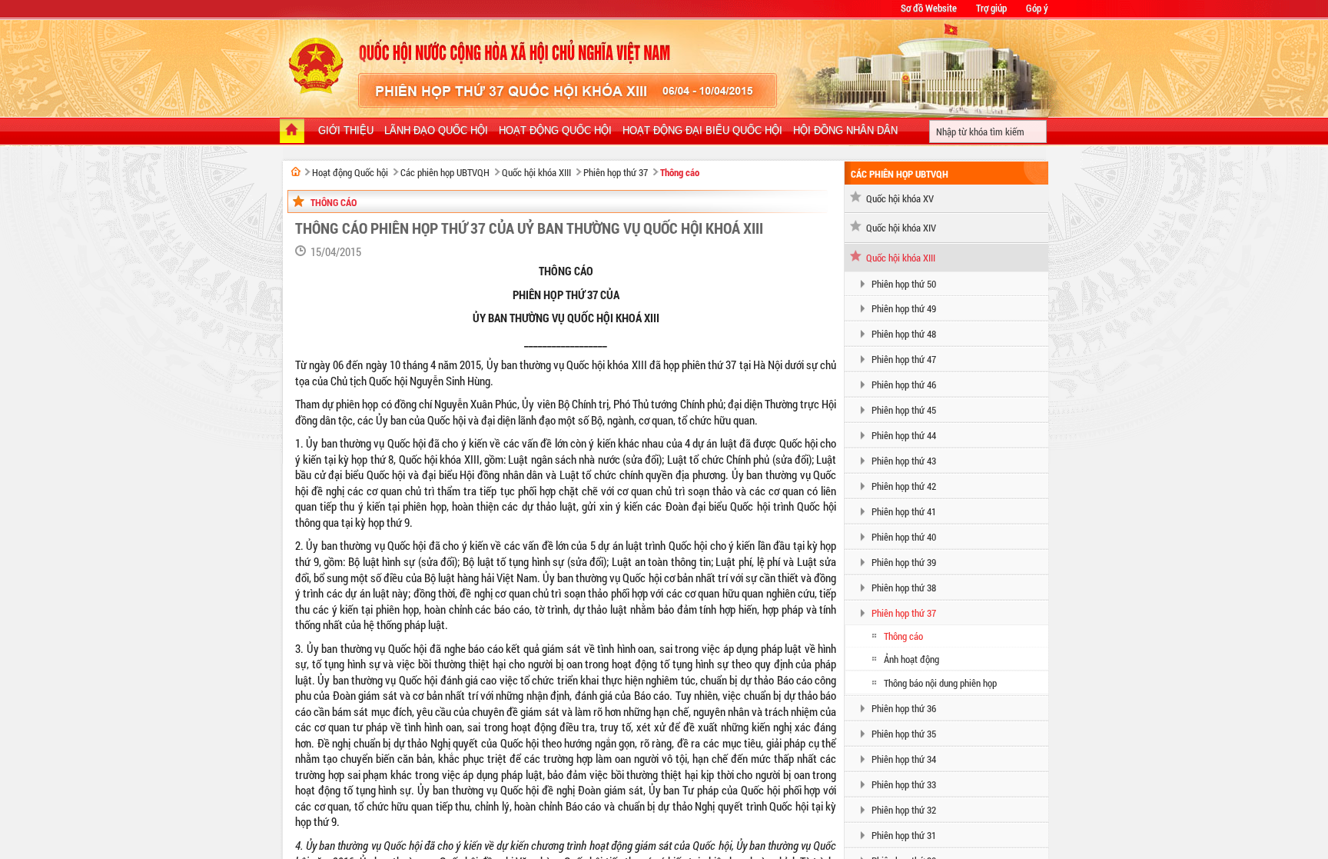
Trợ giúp (991, 8)
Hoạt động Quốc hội (350, 172)
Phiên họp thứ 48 (904, 334)
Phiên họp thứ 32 (904, 810)
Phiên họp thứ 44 (904, 435)
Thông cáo (679, 172)
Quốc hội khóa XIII (536, 172)
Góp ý (1037, 8)
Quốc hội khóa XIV (901, 228)
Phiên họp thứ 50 (904, 284)
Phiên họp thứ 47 (904, 359)
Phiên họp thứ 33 (904, 784)
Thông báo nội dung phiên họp (940, 683)
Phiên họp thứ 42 (904, 486)
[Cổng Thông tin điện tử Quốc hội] (295, 171)
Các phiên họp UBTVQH (445, 172)
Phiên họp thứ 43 (904, 461)
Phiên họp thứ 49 (904, 308)
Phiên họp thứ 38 (904, 587)
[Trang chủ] (292, 132)
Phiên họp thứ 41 (904, 511)
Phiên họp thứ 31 (904, 835)
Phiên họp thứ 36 (904, 708)
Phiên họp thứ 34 (904, 759)
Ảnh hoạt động (911, 659)
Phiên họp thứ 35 (904, 734)
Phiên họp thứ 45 (904, 410)
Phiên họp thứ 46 (904, 384)
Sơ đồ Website (929, 8)
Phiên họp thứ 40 (904, 537)
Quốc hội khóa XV (900, 198)
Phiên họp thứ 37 (615, 172)
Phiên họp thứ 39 (904, 562)
